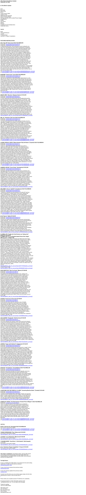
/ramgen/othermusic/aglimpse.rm (13, 118)
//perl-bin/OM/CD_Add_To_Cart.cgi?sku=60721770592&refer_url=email (16, 115)
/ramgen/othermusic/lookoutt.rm (13, 190)
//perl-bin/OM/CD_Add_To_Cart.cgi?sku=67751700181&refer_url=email (18, 165)
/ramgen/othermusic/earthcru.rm (13, 119)
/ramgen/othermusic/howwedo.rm (13, 97)
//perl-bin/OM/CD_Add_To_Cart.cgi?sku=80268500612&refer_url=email (18, 418)
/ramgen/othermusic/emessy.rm (13, 143)
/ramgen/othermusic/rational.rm (13, 96)
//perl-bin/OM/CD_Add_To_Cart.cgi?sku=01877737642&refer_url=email (16, 265)
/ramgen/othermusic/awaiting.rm (13, 76)
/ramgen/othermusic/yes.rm (12, 319)
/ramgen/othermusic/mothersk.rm (13, 191)
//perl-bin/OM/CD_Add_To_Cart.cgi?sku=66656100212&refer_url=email (18, 387)
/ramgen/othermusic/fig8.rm (12, 301)
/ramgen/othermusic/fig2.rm (12, 299)
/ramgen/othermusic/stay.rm (12, 272)
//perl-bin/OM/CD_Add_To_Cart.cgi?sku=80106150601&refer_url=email (18, 92)
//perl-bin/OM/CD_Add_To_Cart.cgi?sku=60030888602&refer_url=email (18, 139)
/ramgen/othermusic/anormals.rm (13, 392)
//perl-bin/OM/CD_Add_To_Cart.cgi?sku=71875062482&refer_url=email (16, 444)
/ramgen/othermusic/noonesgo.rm (13, 169)
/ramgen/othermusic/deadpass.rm (13, 168)
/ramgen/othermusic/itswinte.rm (13, 391)
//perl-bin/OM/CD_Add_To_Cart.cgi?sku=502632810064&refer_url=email (18, 71)
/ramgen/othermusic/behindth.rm (13, 368)
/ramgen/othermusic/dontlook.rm (13, 346)
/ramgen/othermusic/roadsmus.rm (13, 75)
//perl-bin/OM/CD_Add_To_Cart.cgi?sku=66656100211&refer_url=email (18, 388)
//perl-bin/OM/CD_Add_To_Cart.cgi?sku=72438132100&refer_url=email (16, 186)
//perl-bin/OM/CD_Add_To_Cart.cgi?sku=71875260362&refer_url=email (18, 428)
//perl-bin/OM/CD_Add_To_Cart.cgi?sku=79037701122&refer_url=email (16, 341)
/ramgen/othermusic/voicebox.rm (13, 370)
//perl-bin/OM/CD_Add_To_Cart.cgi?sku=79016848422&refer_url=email (16, 365)
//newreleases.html (5, 468)
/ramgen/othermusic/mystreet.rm (13, 44)
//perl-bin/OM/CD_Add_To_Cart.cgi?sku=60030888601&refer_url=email (18, 140)
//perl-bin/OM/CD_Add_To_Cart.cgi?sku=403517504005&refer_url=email (17, 439)
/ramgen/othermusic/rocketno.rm (13, 218)
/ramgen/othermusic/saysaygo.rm (13, 345)
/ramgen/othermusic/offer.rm (12, 271)
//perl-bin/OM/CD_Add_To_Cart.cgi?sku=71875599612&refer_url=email (16, 315)
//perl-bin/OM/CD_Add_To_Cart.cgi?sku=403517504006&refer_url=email (17, 434)
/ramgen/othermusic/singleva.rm (13, 144)
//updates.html (4, 471)
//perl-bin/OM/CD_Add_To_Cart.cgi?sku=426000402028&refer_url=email (17, 399)
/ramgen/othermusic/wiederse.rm (13, 217)
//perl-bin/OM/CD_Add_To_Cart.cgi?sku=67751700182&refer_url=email (18, 164)
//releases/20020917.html (6, 465)
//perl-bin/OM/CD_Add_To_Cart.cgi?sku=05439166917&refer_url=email (16, 268)
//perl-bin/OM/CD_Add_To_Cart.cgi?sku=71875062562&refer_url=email (16, 449)
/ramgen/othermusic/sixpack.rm (13, 45)
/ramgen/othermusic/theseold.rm (13, 320)
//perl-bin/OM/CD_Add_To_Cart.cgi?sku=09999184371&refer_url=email (18, 419)
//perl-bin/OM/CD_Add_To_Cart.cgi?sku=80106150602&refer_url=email (18, 91)
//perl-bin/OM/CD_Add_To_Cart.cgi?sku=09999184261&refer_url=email (18, 213)
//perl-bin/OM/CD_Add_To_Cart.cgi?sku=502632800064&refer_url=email (18, 72)
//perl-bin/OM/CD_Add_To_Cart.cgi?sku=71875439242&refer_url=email (16, 231)
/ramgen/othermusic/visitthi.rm (12, 402)
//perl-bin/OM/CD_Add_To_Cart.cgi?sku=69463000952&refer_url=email (18, 212)
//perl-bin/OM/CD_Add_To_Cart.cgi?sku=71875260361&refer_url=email (18, 430)
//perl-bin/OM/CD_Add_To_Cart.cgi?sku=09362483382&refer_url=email (16, 296)
